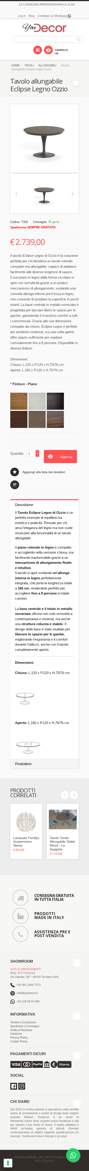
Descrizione (24, 505)
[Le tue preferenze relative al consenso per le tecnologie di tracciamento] (8, 1163)
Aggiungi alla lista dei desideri (43, 472)
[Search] (79, 39)
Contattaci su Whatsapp (52, 15)
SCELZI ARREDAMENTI (25, 969)
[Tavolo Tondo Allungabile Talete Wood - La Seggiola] (63, 819)
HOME (15, 65)
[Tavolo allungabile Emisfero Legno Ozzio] (76, 83)
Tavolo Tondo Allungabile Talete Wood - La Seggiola (62, 843)
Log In (22, 15)
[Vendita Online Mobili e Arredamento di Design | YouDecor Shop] (44, 28)
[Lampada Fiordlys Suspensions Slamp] (26, 819)
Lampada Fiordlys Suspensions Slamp (26, 841)
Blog (31, 15)
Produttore (23, 764)
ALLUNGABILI (47, 65)
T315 (24, 222)
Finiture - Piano (23, 384)
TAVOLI (29, 65)
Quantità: (17, 453)
